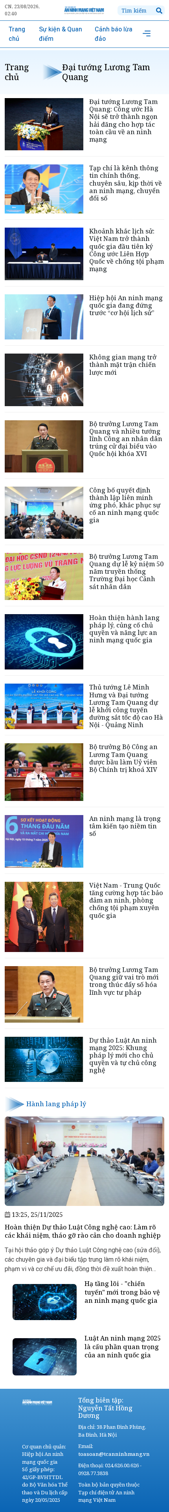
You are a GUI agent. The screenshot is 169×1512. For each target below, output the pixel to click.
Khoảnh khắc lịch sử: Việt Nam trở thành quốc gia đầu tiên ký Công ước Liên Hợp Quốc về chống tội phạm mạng (126, 250)
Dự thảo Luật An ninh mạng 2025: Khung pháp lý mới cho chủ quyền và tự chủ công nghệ (123, 1055)
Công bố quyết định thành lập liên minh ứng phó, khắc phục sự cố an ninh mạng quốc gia (124, 505)
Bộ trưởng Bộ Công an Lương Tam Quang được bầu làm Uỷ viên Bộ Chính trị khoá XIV (123, 758)
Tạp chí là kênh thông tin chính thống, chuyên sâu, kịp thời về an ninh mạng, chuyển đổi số (125, 183)
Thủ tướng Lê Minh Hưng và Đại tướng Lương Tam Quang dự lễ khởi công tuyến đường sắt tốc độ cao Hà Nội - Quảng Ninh (126, 706)
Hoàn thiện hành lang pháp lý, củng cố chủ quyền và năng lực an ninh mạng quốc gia (124, 629)
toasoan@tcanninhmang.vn (114, 1453)
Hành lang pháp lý (56, 1104)
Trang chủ (17, 34)
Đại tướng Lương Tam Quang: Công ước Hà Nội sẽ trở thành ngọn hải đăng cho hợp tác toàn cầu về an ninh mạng (123, 120)
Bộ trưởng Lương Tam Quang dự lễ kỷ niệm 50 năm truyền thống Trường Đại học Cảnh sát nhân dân (126, 571)
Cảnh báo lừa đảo (113, 34)
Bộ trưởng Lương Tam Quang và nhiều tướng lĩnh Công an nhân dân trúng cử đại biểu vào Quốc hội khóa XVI (125, 438)
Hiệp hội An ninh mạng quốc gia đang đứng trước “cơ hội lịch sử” (126, 305)
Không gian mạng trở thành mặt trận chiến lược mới (122, 364)
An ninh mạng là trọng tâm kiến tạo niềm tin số (125, 826)
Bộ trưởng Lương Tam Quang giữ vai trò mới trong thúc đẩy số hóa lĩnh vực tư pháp (124, 981)
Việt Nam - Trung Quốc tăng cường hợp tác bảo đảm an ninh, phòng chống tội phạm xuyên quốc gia (126, 900)
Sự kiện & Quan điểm (60, 34)
